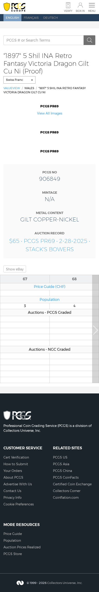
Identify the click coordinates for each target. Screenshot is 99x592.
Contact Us (12, 491)
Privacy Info (12, 497)
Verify (68, 10)
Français (31, 17)
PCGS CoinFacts (66, 477)
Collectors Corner (66, 491)
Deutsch (50, 17)
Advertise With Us (17, 484)
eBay (14, 269)
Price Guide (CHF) (49, 286)
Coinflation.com (66, 497)
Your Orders (12, 471)
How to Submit (15, 464)
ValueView (11, 88)
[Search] (90, 40)
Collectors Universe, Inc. (64, 583)
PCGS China (62, 471)
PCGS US (60, 457)
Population (50, 299)
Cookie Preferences (18, 504)
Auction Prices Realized (22, 547)
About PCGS (13, 477)
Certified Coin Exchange (72, 484)
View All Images (49, 113)
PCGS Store (12, 554)
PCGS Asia (61, 464)
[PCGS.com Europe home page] (14, 7)
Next (95, 329)
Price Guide (12, 534)
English (12, 17)
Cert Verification (16, 457)
